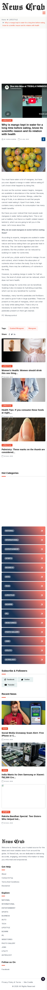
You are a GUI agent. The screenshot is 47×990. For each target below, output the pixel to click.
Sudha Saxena (11, 139)
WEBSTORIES (7, 939)
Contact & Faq (7, 878)
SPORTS (6, 812)
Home (4, 20)
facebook (10, 679)
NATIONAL (6, 900)
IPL (3, 935)
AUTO (4, 920)
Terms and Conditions (10, 882)
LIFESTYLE (13, 20)
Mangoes (32, 328)
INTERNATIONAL (8, 904)
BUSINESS (6, 916)
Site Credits (28, 982)
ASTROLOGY (7, 955)
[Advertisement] (23, 53)
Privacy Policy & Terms (11, 982)
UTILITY (5, 951)
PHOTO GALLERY (8, 943)
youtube (11, 685)
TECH (5, 728)
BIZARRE (5, 931)
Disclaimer (6, 886)
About (4, 874)
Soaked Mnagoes (17, 328)
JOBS (4, 947)
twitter (27, 679)
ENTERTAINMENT (8, 908)
